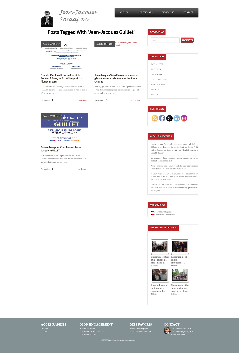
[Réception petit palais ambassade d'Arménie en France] (179, 251)
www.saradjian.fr (131, 340)
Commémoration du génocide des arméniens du (180, 288)
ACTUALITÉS (157, 64)
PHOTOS (155, 89)
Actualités (44, 328)
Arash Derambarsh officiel (164, 215)
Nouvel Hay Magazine (163, 212)
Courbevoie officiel (87, 328)
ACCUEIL (124, 12)
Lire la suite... (83, 100)
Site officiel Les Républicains (91, 331)
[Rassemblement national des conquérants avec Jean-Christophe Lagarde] (159, 280)
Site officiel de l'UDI (88, 334)
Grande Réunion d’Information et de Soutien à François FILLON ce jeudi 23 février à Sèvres (61, 78)
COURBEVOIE (157, 74)
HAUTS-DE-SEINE (159, 79)
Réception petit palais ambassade (179, 260)
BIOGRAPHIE (168, 12)
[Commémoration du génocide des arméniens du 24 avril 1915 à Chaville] (179, 280)
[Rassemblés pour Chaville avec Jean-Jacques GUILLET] (64, 127)
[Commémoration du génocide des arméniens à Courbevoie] (159, 251)
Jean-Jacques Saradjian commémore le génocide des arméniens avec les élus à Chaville (116, 78)
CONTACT (188, 12)
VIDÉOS (154, 94)
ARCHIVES (156, 69)
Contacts (44, 331)
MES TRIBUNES (145, 12)
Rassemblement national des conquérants (159, 288)
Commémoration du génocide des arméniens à (160, 260)
